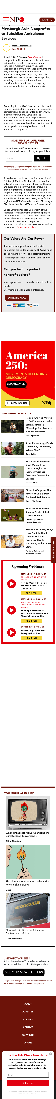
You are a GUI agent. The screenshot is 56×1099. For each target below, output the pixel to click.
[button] (50, 1053)
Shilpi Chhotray (13, 841)
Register (31, 593)
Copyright (28, 1035)
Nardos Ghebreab (33, 522)
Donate (47, 19)
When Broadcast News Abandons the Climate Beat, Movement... (28, 834)
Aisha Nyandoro (32, 436)
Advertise (28, 1011)
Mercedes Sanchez (33, 553)
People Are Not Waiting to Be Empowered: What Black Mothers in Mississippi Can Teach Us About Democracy (39, 424)
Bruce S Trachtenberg (22, 45)
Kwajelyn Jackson (33, 551)
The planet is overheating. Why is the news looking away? (27, 883)
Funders (28, 1050)
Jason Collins (31, 454)
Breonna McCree (32, 483)
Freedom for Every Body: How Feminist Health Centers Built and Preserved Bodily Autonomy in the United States (39, 538)
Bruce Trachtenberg (27, 227)
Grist (8, 890)
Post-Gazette (34, 57)
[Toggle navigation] (5, 20)
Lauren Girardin (14, 938)
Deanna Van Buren (33, 501)
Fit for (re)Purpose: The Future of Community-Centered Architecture (38, 494)
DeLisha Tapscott (33, 519)
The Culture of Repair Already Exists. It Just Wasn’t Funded (37, 512)
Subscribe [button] (28, 1082)
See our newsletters (24, 972)
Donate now (17, 297)
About (28, 1004)
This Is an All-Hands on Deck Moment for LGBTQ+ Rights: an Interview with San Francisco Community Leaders (38, 470)
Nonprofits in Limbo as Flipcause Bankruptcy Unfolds (25, 931)
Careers (28, 1019)
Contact (28, 1027)
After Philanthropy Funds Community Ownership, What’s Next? (39, 447)
